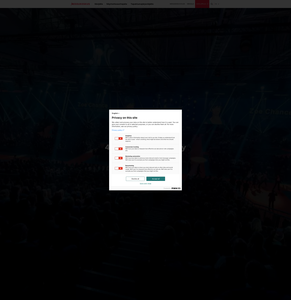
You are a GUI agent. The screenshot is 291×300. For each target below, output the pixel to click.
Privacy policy (117, 130)
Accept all (155, 179)
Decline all (135, 179)
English (115, 113)
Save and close (145, 184)
